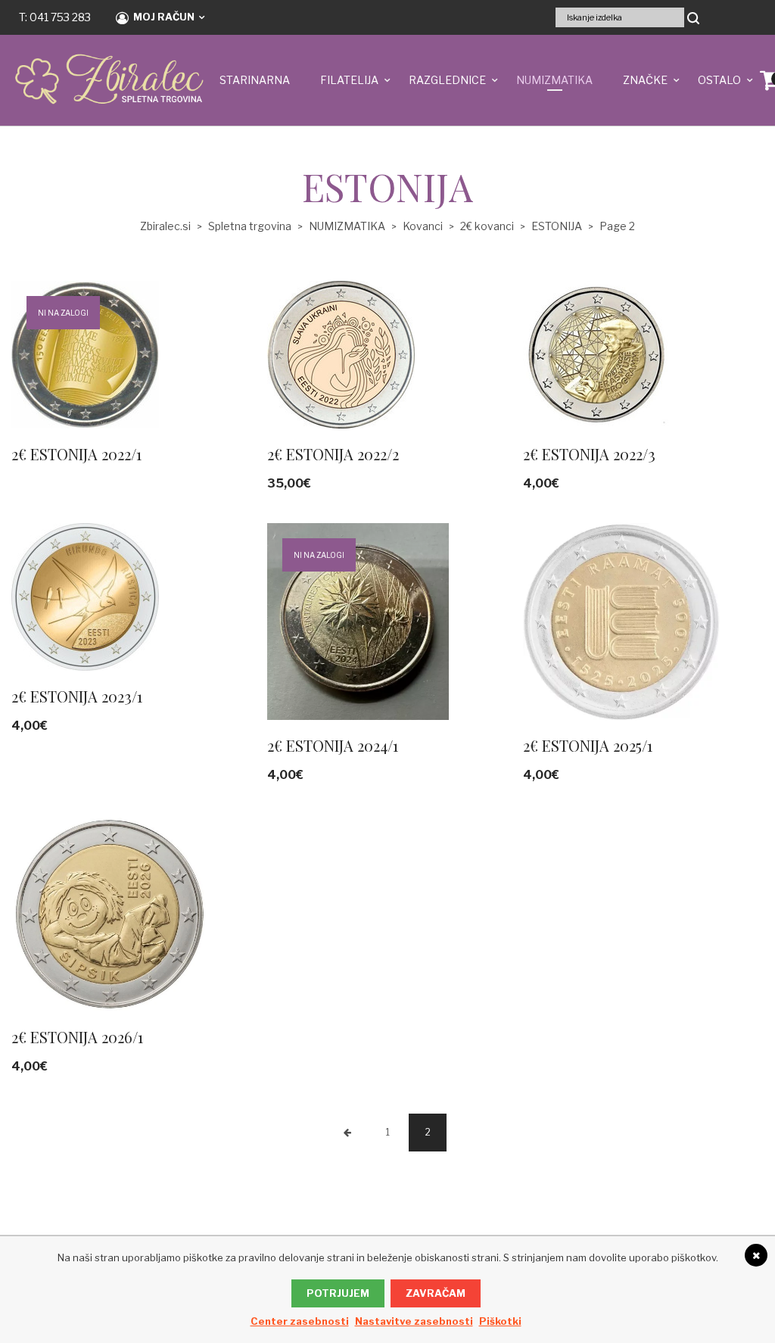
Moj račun (164, 17)
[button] (489, 377)
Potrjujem (338, 1293)
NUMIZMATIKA (554, 79)
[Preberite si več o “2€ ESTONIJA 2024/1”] (489, 668)
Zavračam (435, 1293)
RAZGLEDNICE (447, 79)
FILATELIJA (349, 79)
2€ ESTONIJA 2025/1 (587, 745)
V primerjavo (190, 377)
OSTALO (719, 79)
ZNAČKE (645, 79)
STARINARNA (254, 79)
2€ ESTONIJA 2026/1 (77, 1037)
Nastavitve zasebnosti (414, 1321)
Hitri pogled (106, 377)
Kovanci (423, 226)
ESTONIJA (556, 226)
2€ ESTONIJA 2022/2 (333, 454)
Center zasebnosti (300, 1321)
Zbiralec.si (165, 226)
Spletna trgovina (249, 226)
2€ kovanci (487, 226)
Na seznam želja (148, 377)
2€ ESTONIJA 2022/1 (76, 454)
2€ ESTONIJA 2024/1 (332, 745)
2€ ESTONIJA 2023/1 (76, 696)
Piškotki (500, 1321)
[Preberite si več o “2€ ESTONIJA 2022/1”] (233, 377)
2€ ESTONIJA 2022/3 (589, 454)
